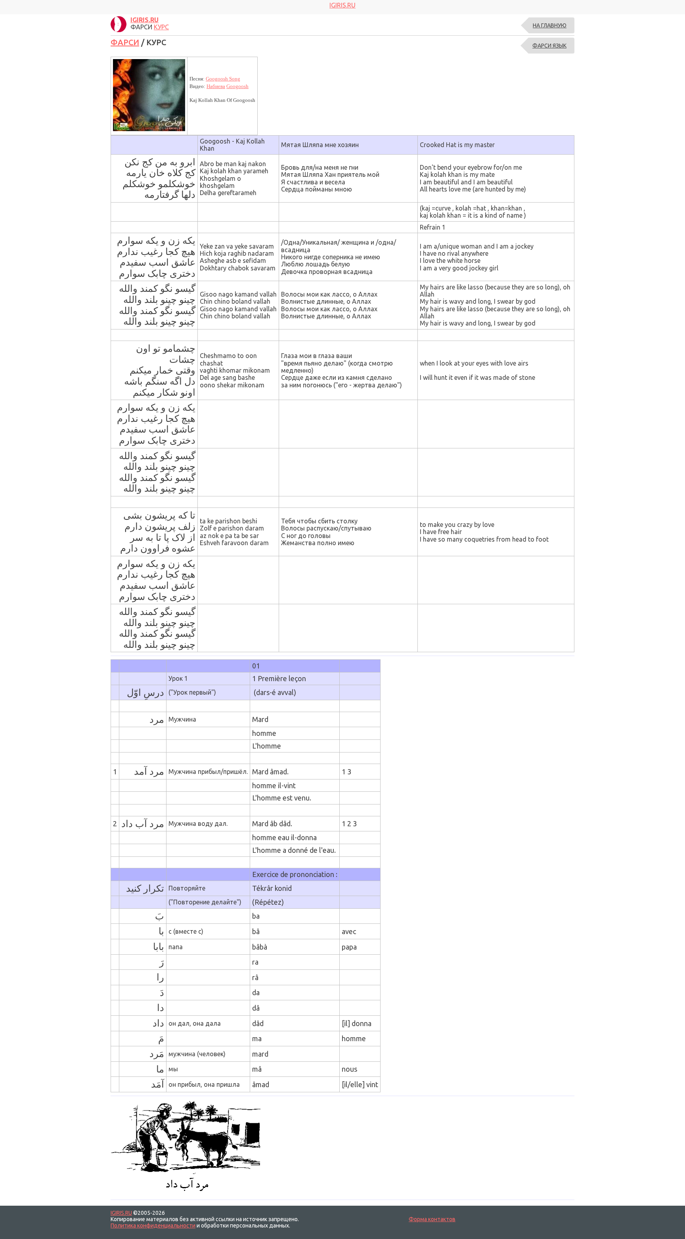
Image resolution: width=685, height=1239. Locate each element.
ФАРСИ (125, 42)
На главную (549, 25)
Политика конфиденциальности (153, 1225)
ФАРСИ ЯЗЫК (549, 45)
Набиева (216, 86)
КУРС (161, 27)
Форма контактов (432, 1219)
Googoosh (237, 86)
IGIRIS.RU (121, 1213)
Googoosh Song (223, 79)
